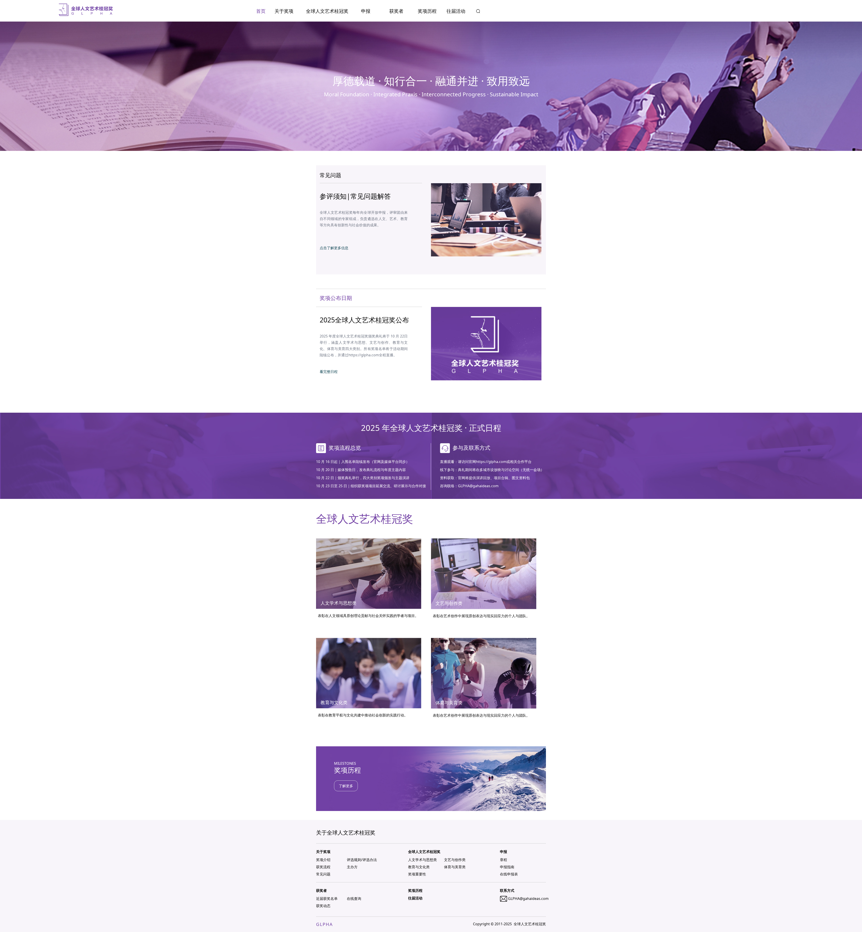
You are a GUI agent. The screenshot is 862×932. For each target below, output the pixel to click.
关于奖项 (284, 11)
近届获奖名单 (327, 898)
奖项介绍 (323, 859)
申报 (365, 11)
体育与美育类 (455, 866)
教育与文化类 (419, 866)
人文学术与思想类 (422, 859)
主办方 (352, 866)
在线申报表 (509, 874)
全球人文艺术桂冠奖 (327, 11)
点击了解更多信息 (334, 247)
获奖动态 (323, 905)
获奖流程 (323, 866)
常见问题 (323, 874)
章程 (503, 859)
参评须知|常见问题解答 (355, 196)
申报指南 (507, 866)
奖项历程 (427, 11)
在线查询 (354, 898)
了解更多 (346, 785)
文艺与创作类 (455, 859)
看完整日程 (329, 371)
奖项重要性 (417, 874)
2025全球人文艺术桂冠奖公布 (364, 319)
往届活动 (455, 11)
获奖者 (396, 11)
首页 (261, 11)
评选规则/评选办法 (362, 859)
